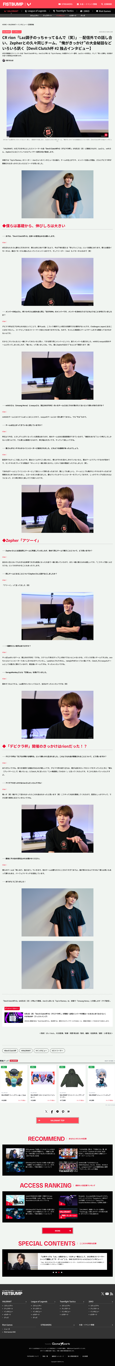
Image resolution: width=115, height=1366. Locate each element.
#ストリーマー (57, 1050)
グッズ (83, 15)
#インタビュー (41, 1050)
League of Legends (39, 1301)
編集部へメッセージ (58, 1356)
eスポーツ (73, 15)
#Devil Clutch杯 (10, 1050)
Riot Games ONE (10, 1332)
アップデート (47, 15)
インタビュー (60, 15)
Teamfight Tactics (68, 1301)
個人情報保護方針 (73, 1356)
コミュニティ (34, 15)
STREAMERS (67, 4)
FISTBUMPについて (33, 1356)
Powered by (48, 1344)
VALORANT (12, 25)
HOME (4, 25)
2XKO (91, 1301)
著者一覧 (45, 1356)
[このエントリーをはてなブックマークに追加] (69, 1111)
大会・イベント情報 (88, 4)
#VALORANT (26, 1050)
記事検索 (108, 4)
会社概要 (85, 1356)
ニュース (7, 1329)
